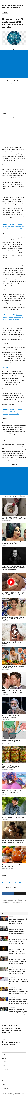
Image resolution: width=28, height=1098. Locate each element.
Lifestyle (4, 1073)
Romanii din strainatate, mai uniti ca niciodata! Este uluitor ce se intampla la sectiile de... (18, 961)
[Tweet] (20, 893)
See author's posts (10, 887)
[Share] (8, 893)
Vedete (4, 1062)
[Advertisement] (14, 64)
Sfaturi (4, 1084)
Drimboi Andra (12, 883)
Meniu (5, 12)
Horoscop (4, 900)
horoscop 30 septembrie (14, 900)
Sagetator (5, 367)
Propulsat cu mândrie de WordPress (11, 1095)
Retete (4, 1077)
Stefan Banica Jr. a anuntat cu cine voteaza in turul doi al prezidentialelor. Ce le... (18, 921)
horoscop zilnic (6, 903)
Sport (4, 1058)
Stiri (3, 1054)
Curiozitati (5, 1069)
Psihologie (5, 1065)
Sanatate (5, 1081)
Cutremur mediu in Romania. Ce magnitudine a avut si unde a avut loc (18, 981)
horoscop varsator (17, 902)
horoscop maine (8, 902)
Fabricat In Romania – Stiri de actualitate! (12, 6)
